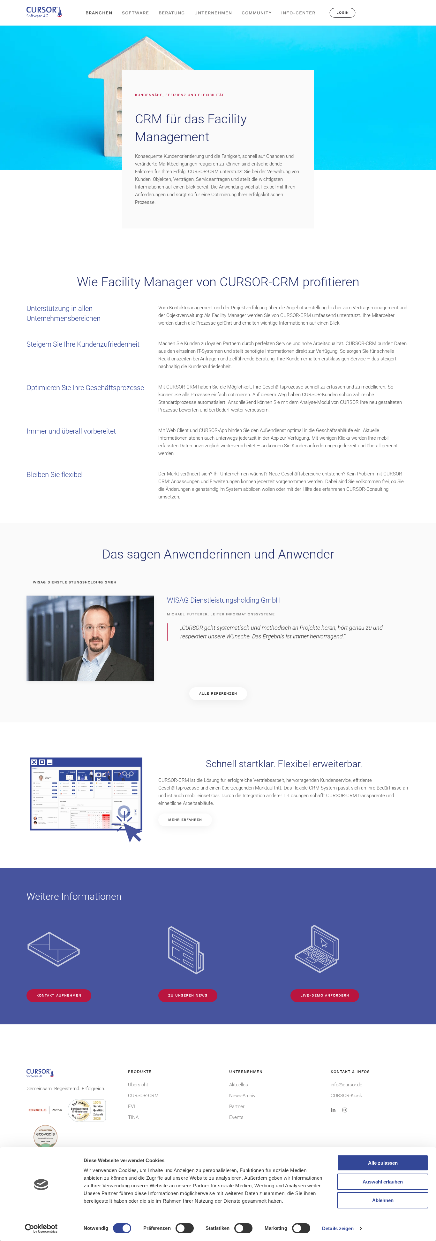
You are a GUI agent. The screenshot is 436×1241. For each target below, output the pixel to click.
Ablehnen (383, 1200)
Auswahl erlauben (383, 1181)
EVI (131, 1106)
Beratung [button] (172, 12)
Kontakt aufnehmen (58, 995)
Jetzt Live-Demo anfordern (385, 19)
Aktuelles (238, 1085)
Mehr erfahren (185, 820)
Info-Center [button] (298, 12)
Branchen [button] (99, 12)
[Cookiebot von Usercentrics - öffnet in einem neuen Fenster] (41, 1228)
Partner (236, 1106)
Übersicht (138, 1085)
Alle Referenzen (218, 693)
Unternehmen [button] (213, 12)
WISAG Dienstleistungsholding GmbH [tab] (75, 582)
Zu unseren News (187, 995)
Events (236, 1117)
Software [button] (135, 12)
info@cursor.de (346, 1085)
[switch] (185, 1228)
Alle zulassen (383, 1163)
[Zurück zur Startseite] (47, 13)
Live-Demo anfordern (324, 995)
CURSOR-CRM (143, 1095)
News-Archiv (242, 1095)
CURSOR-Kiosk (346, 1095)
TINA (133, 1117)
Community (257, 12)
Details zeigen (338, 1228)
